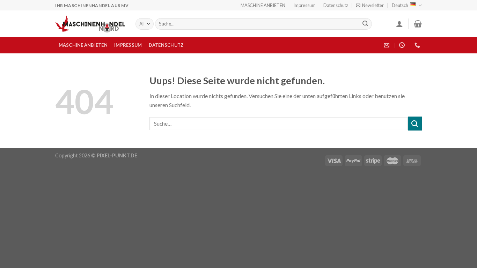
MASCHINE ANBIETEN (263, 5)
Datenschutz (335, 5)
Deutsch (400, 5)
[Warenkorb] (418, 23)
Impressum (304, 5)
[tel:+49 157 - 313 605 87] (418, 45)
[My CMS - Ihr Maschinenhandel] (90, 23)
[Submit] (366, 24)
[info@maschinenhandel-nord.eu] (387, 45)
